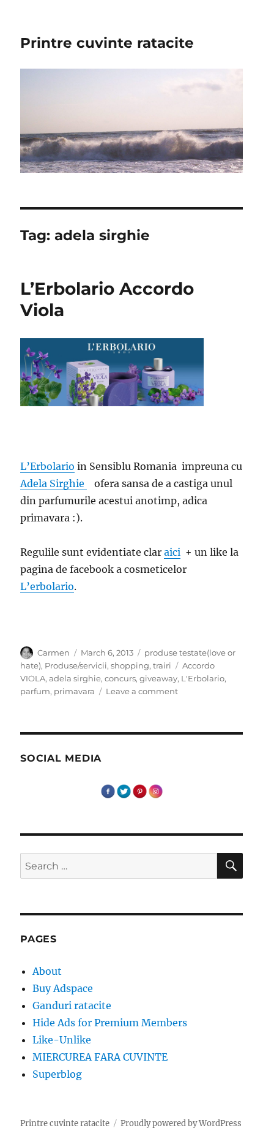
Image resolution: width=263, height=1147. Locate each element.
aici (172, 552)
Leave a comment (142, 691)
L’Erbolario (47, 466)
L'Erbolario (202, 678)
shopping (130, 665)
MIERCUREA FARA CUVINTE (100, 1057)
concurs (120, 678)
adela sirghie (75, 678)
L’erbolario (47, 586)
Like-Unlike (61, 1040)
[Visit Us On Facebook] (108, 790)
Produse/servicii (76, 665)
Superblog (57, 1074)
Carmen (53, 652)
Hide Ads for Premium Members (109, 1022)
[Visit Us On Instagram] (155, 790)
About (47, 971)
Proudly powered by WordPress (181, 1123)
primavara (74, 691)
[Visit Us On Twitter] (124, 790)
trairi (162, 665)
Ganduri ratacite (71, 1005)
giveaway (158, 678)
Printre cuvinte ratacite (107, 42)
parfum (35, 691)
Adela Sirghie (53, 483)
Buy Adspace (62, 988)
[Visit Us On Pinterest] (139, 790)
